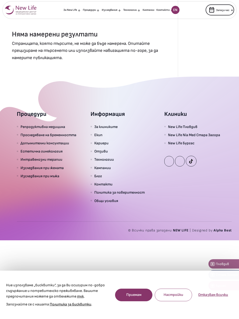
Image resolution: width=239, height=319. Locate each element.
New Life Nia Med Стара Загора (194, 135)
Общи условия (106, 201)
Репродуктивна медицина (43, 127)
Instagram (180, 161)
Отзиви (101, 151)
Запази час (218, 10)
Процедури (89, 9)
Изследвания (109, 9)
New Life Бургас (181, 143)
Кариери (101, 143)
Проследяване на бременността (48, 135)
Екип (98, 135)
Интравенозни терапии (41, 159)
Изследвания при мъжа (40, 176)
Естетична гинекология (42, 151)
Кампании (148, 9)
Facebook (169, 161)
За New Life (70, 9)
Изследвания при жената (42, 168)
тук (80, 296)
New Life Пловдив (182, 127)
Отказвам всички (213, 295)
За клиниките (106, 127)
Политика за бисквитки (70, 304)
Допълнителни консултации (45, 143)
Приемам (133, 295)
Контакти (163, 9)
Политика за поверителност (119, 192)
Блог (98, 176)
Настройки (173, 295)
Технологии (130, 9)
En (175, 10)
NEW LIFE (181, 230)
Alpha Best (223, 230)
